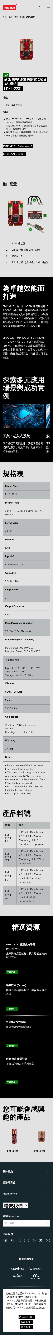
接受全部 (25, 1327)
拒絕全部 (25, 1322)
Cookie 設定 (25, 1317)
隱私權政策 (39, 1308)
